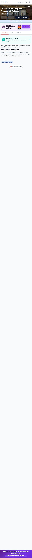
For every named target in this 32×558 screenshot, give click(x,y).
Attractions (3, 6)
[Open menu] (2, 2)
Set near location (22, 17)
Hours (11, 32)
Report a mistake (17, 66)
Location (18, 32)
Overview (4, 32)
